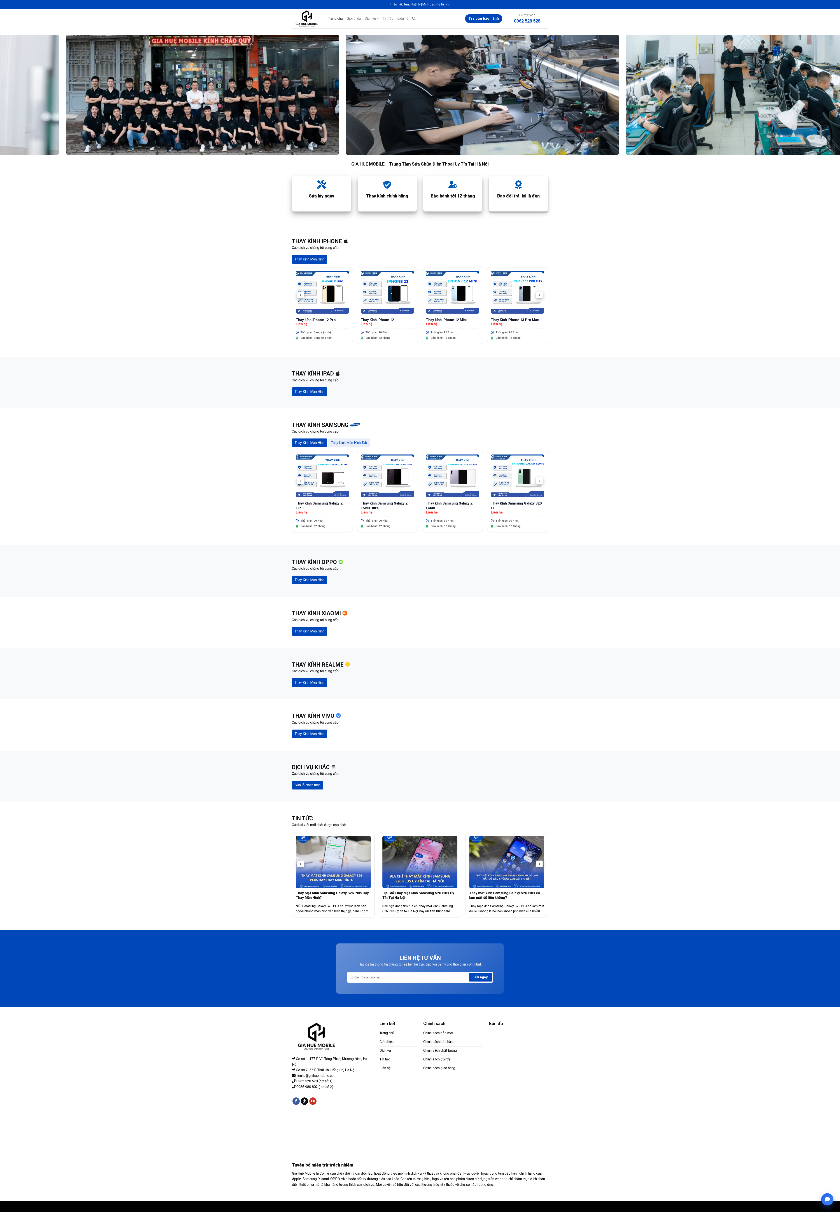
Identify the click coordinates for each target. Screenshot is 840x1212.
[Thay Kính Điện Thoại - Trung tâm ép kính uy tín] (307, 18)
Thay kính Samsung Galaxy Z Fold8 (449, 505)
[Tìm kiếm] (414, 18)
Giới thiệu (354, 18)
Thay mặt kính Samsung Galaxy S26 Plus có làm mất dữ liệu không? (504, 895)
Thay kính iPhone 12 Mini (446, 320)
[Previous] (300, 295)
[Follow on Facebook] (296, 1101)
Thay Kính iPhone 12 (377, 320)
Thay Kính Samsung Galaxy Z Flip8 (319, 505)
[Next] (539, 295)
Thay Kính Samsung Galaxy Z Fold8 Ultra (384, 505)
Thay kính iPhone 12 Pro (316, 320)
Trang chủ (335, 18)
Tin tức (388, 18)
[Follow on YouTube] (313, 1101)
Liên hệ (402, 18)
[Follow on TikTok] (304, 1101)
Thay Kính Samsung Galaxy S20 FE (516, 505)
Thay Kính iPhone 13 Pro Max (515, 320)
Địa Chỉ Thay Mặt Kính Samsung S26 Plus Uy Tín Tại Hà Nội (418, 895)
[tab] (309, 259)
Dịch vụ (370, 18)
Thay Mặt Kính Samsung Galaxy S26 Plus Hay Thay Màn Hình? (332, 895)
